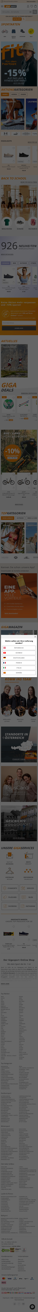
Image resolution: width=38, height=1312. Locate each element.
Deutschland (19, 658)
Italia (18, 668)
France (19, 663)
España (19, 673)
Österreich (19, 648)
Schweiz (19, 653)
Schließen (35, 637)
